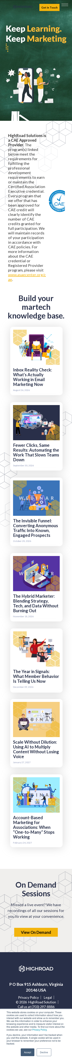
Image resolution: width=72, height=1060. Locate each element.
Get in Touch (49, 7)
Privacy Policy (39, 1029)
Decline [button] (44, 1052)
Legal (48, 997)
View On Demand (36, 932)
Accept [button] (27, 1052)
